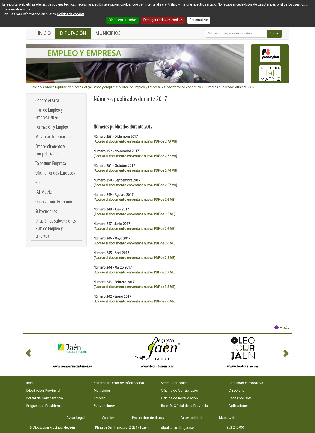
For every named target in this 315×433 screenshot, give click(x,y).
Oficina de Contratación (180, 391)
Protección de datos (148, 418)
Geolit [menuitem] (40, 183)
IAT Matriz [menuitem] (43, 192)
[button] (32, 353)
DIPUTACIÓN (73, 33)
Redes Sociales (240, 398)
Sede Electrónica (174, 383)
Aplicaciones (238, 406)
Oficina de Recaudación (179, 398)
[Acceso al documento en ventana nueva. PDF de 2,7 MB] (134, 272)
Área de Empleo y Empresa (141, 87)
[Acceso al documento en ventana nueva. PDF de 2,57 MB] (135, 185)
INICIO (44, 33)
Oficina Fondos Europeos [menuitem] (55, 173)
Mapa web (227, 418)
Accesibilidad (191, 418)
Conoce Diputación (57, 87)
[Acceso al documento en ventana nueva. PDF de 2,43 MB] (135, 141)
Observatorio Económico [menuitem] (55, 202)
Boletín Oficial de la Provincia (184, 406)
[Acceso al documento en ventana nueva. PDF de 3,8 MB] (134, 287)
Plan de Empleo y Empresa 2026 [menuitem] (49, 114)
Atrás (284, 328)
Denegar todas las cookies (163, 20)
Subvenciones (105, 406)
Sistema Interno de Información (119, 383)
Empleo (100, 398)
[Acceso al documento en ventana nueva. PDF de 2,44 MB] (135, 171)
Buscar (274, 33)
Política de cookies (70, 14)
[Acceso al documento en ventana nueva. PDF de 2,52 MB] (135, 156)
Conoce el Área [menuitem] (47, 101)
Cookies (108, 418)
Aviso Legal (75, 418)
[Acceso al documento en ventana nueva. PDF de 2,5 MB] (134, 214)
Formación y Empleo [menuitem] (51, 127)
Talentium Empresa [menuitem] (50, 164)
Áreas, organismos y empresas (97, 87)
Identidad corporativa (246, 383)
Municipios (102, 391)
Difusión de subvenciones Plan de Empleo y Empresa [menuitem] (55, 229)
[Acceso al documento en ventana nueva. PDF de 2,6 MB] (134, 200)
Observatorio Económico (182, 87)
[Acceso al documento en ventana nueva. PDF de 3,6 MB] (134, 301)
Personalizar (199, 20)
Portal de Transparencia (44, 398)
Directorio (237, 391)
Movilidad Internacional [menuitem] (54, 137)
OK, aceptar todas (122, 20)
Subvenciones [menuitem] (46, 212)
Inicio (35, 87)
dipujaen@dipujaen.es (178, 428)
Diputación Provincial (43, 391)
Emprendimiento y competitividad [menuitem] (50, 150)
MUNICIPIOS (108, 33)
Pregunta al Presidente (44, 406)
